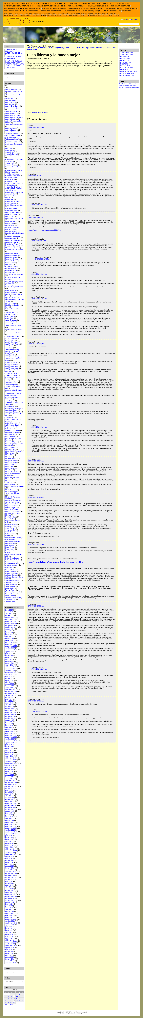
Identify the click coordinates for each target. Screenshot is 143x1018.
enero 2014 (9, 870)
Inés (6, 307)
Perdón (126, 87)
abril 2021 (8, 705)
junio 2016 (9, 815)
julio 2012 (8, 904)
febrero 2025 (10, 617)
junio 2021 (9, 701)
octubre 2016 (10, 807)
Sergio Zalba (9, 588)
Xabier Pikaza (10, 599)
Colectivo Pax (10, 185)
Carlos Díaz (9, 152)
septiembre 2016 (11, 809)
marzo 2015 (9, 843)
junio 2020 (9, 724)
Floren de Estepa (11, 248)
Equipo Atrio (9, 223)
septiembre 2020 (11, 718)
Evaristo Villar (10, 229)
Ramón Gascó (10, 562)
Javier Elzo (9, 318)
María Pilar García (11, 472)
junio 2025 (9, 610)
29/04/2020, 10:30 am (39, 274)
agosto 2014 (9, 856)
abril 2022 (8, 682)
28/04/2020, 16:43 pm (39, 427)
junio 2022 (9, 678)
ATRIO (70, 1012)
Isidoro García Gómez (13, 309)
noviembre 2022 (11, 669)
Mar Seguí (9, 457)
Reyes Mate (9, 567)
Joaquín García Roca (12, 336)
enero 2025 (9, 619)
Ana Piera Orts (10, 102)
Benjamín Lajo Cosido (13, 143)
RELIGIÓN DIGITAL (127, 75)
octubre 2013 (10, 875)
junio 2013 (9, 883)
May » (11, 1005)
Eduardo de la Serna (12, 212)
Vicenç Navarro (10, 594)
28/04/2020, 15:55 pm (36, 344)
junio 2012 (9, 906)
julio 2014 (8, 858)
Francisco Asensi (11, 257)
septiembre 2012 (11, 900)
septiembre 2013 (11, 877)
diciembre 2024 (10, 621)
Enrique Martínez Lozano (14, 218)
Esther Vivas (9, 225)
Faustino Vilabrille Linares (14, 233)
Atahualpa (80, 1014)
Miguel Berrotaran (11, 506)
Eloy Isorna (9, 216)
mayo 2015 (9, 839)
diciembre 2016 (10, 803)
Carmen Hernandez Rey (14, 167)
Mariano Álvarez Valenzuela (11, 481)
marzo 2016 (9, 820)
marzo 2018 (9, 775)
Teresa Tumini (10, 590)
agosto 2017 (9, 788)
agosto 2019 (9, 743)
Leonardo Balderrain (12, 432)
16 (14, 998)
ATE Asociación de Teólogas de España (12, 138)
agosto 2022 (9, 674)
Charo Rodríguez (11, 181)
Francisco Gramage (12, 259)
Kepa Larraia (10, 427)
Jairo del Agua (10, 312)
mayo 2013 (9, 885)
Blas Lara (8, 148)
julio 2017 (8, 790)
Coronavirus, (37, 112)
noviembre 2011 (11, 919)
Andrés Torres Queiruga (13, 108)
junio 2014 (9, 860)
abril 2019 (8, 750)
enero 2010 (9, 961)
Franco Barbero (11, 261)
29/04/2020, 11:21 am (36, 176)
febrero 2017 (10, 800)
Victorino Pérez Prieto (13, 597)
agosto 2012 (9, 902)
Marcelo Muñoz (10, 459)
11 (19, 996)
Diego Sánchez (10, 203)
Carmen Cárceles (11, 165)
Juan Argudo (9, 401)
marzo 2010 (9, 957)
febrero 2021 (10, 708)
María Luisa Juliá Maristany (11, 469)
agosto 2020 (9, 720)
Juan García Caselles (13, 408)
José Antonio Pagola (12, 344)
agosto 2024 (9, 629)
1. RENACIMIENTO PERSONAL (12, 50)
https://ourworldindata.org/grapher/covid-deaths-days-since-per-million (55, 562)
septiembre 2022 (11, 672)
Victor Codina (10, 596)
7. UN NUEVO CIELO (12, 66)
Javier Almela (10, 316)
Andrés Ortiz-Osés (11, 106)
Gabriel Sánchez (11, 268)
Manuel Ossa (10, 455)
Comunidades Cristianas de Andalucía (14, 193)
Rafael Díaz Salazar (12, 558)
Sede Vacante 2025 (133, 87)
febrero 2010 (10, 959)
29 (11, 1003)
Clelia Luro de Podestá (13, 183)
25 (20, 1000)
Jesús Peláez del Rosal (13, 329)
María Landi (9, 466)
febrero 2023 (10, 663)
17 (17, 998)
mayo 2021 (9, 703)
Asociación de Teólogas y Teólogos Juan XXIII (14, 132)
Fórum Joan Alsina (12, 253)
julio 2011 (8, 927)
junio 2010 (9, 951)
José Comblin (10, 355)
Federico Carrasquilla (13, 237)
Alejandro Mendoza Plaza (14, 91)
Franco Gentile (10, 263)
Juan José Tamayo (12, 412)
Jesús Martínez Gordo (13, 326)
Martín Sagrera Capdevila (14, 486)
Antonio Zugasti (10, 130)
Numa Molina (10, 519)
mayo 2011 (9, 930)
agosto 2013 (9, 879)
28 (8, 1003)
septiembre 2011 (11, 923)
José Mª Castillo (11, 375)
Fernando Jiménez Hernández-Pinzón (12, 243)
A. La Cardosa (10, 68)
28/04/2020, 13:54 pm (36, 461)
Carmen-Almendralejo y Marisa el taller (13, 171)
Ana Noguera (10, 100)
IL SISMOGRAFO (126, 68)
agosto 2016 (9, 811)
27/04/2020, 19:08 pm (36, 606)
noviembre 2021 (11, 691)
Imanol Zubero (10, 303)
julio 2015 (8, 836)
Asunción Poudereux (12, 135)
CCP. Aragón (124, 56)
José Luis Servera (11, 364)
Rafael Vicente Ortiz (12, 560)
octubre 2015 (10, 830)
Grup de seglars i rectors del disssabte (14, 282)
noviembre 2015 (11, 828)
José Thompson (11, 384)
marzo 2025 (9, 616)
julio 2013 (8, 881)
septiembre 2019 (11, 741)
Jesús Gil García (11, 324)
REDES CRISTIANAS (127, 73)
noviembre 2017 (11, 782)
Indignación (133, 85)
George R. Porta (11, 270)
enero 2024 (9, 642)
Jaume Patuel (10, 314)
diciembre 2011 (10, 917)
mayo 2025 (9, 612)
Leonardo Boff (10, 434)
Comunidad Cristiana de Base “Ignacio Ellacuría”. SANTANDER (14, 188)
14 (8, 998)
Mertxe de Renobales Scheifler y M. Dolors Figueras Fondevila (13, 502)
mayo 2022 (9, 680)
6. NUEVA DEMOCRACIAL (14, 64)
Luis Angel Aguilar (11, 442)
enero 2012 (9, 915)
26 (22, 1000)
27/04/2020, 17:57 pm (39, 711)
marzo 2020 (9, 729)
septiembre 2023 (11, 650)
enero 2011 (9, 938)
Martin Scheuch (10, 490)
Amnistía (121, 83)
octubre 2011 (10, 921)
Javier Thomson (11, 320)
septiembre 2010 (11, 946)
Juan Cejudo (9, 406)
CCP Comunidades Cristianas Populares (12, 175)
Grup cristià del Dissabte (14, 274)
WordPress (71, 1014)
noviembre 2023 (11, 646)
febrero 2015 (10, 845)
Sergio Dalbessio (11, 584)
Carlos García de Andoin (14, 156)
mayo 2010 (9, 953)
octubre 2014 (10, 853)
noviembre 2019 (11, 737)
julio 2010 (8, 949)
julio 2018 (8, 767)
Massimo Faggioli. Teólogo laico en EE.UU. (13, 492)
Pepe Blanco (9, 549)
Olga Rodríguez (11, 526)
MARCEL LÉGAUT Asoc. (129, 71)
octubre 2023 (10, 648)
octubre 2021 (10, 693)
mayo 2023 (9, 657)
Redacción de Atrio (12, 564)
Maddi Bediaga (10, 449)
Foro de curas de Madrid (14, 250)
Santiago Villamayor (12, 580)
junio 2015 (9, 837)
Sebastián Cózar (11, 582)
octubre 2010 (10, 944)
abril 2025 (8, 614)
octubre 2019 (10, 739)
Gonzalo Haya (10, 272)
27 (5, 1003)
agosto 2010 (9, 947)
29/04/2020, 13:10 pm (36, 127)
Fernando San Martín (13, 246)
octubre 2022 (10, 671)
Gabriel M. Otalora (11, 266)
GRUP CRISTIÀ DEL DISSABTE (127, 63)
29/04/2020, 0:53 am (35, 217)
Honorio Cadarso (11, 292)
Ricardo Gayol (10, 569)
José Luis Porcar (11, 362)
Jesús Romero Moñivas (13, 333)
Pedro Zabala (10, 543)
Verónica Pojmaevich (12, 592)
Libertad (121, 87)
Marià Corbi (9, 464)
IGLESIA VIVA (125, 66)
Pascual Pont (10, 539)
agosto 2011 (9, 925)
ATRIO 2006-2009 (126, 55)
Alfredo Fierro (10, 98)
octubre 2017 (10, 784)
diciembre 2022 (10, 667)
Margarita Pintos (11, 462)
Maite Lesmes (10, 453)
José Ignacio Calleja (12, 357)
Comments (135, 19)
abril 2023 (8, 659)
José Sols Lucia (10, 383)
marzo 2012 (9, 911)
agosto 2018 (9, 765)
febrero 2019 (10, 754)
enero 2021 (9, 710)
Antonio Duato (10, 113)
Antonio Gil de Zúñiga (13, 117)
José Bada (9, 348)
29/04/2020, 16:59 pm (39, 205)
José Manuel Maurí (12, 366)
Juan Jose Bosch (11, 410)
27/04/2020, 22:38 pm (36, 544)
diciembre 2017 (10, 781)
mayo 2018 (9, 771)
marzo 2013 (9, 889)
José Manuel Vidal (11, 368)
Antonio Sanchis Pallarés (14, 124)
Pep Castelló (9, 545)
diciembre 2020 (10, 712)
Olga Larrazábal (11, 524)
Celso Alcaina (10, 179)
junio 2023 (9, 655)
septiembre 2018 (11, 764)
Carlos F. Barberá (11, 154)
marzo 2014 (9, 866)
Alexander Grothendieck (13, 95)
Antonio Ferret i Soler (12, 115)
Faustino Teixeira (11, 231)
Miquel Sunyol (10, 508)
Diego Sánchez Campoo (14, 205)
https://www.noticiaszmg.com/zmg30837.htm (45, 230)
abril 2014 (8, 864)
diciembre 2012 (10, 894)
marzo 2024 (9, 638)
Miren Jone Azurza (12, 509)
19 (22, 998)
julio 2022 (8, 676)
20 (5, 1000)
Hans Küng (9, 285)
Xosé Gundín (10, 601)
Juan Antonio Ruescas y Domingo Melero (13, 394)
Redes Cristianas (11, 565)
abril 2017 (8, 796)
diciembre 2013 (10, 872)
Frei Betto (8, 265)
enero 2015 (9, 847)
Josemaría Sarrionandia (13, 390)
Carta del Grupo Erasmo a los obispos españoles (96, 48)
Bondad (126, 83)
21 (8, 1000)
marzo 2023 (9, 661)
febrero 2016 (10, 822)
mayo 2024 (9, 635)
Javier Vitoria (10, 322)
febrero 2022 (10, 686)
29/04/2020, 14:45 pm (39, 299)
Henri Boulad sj (10, 290)
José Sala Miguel (11, 381)
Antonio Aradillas (11, 111)
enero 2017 (9, 801)
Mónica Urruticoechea (13, 511)
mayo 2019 (9, 748)
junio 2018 (9, 769)
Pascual (8, 536)
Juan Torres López (12, 419)
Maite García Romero (13, 451)
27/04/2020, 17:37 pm (36, 701)
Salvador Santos (11, 575)
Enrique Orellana (11, 222)
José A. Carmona (11, 342)
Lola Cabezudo (10, 436)
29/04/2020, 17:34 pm (42, 259)
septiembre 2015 (11, 832)
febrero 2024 (10, 640)
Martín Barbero (10, 484)
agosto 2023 (9, 652)
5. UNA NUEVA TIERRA (13, 62)
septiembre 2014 (11, 855)
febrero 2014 (10, 868)
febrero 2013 (10, 891)
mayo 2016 (9, 817)
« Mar (6, 1005)
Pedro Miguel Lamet (12, 541)
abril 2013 (8, 887)
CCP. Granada (125, 58)
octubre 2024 (10, 625)
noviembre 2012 (11, 896)
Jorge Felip (9, 340)
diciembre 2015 (10, 826)
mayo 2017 (9, 794)
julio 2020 (8, 722)
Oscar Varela (10, 530)
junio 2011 (9, 929)
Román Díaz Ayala (11, 573)
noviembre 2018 (11, 760)
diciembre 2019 (10, 735)
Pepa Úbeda (9, 547)
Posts (125, 19)
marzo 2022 (9, 684)
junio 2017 (9, 792)
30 (14, 1003)
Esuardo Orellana (11, 227)
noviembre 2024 (11, 623)
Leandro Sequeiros (12, 431)
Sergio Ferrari (10, 586)
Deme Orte (9, 199)
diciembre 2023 (10, 644)
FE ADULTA (124, 60)
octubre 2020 (10, 716)
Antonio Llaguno (11, 119)
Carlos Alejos (10, 150)
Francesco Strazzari (12, 255)
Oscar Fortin (9, 528)
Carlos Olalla (9, 163)
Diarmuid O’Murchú (12, 201)
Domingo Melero (11, 210)
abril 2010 (8, 955)
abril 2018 (8, 773)
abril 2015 (8, 841)
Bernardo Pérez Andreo (13, 145)
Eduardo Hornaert (11, 214)
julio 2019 (8, 745)
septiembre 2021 (11, 695)
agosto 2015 (9, 834)
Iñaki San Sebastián (12, 305)
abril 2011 (8, 932)
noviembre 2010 (11, 942)
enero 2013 (9, 892)
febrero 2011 (9, 936)
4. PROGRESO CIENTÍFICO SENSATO (13, 59)
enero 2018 (9, 779)
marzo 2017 (9, 798)
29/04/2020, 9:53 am (39, 241)
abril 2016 (8, 819)
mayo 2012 (9, 908)
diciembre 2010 (10, 940)
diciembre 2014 (10, 849)
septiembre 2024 (11, 627)
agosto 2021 (9, 697)
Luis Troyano (10, 447)
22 (11, 1000)
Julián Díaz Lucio (11, 423)
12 (22, 996)
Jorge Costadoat (11, 338)
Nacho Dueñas (10, 517)
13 (5, 998)
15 (11, 998)
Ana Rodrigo (9, 104)
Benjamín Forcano (11, 141)
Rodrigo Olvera (10, 571)
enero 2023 (9, 665)
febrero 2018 (10, 777)
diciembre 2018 (10, 758)
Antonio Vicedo (10, 128)
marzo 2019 (9, 752)
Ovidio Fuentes (10, 532)
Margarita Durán (11, 460)
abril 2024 (8, 636)
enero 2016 (9, 824)
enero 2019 (9, 756)
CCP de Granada (11, 177)
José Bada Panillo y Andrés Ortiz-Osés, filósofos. (12, 351)
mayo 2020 (9, 726)
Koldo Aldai (9, 429)
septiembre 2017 (11, 786)
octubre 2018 (10, 762)
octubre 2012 (10, 898)
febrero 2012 (10, 913)
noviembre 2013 (11, 874)
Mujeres (44, 112)
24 (17, 1000)
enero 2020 (9, 733)
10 (17, 996)
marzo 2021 (9, 707)
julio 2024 (8, 631)
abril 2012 (8, 910)
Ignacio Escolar (10, 298)
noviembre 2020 (11, 714)
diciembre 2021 (10, 690)
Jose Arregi (9, 346)
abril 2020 (8, 727)
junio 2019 (9, 746)
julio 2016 (8, 813)
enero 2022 (9, 688)
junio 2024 (9, 633)
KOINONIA (124, 70)
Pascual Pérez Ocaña (13, 537)
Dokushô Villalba (11, 209)
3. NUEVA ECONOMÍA (13, 56)
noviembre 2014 (11, 851)
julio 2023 (8, 653)
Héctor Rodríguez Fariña (14, 287)
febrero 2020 (10, 731)
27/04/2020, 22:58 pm (39, 669)
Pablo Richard (10, 534)
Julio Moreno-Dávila (12, 425)
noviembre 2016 (11, 805)
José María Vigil (11, 373)
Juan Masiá (9, 417)
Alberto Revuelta (11, 89)
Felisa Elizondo (10, 238)
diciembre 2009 (10, 963)
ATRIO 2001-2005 (126, 53)
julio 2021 (8, 699)
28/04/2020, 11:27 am (36, 497)
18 (20, 998)
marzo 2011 (9, 934)
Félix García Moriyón (12, 240)
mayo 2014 (9, 862)
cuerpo (127, 85)
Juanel (7, 421)
